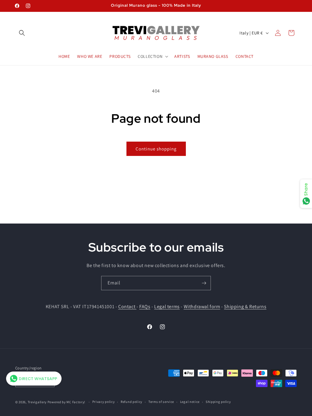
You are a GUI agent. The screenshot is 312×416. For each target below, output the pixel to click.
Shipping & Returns (245, 306)
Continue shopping (156, 149)
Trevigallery (37, 402)
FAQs (144, 306)
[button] (22, 33)
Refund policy (131, 402)
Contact (127, 306)
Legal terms (167, 306)
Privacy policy (103, 402)
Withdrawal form (202, 306)
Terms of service (161, 402)
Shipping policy (218, 402)
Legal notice (190, 402)
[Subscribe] (204, 283)
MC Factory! (75, 402)
